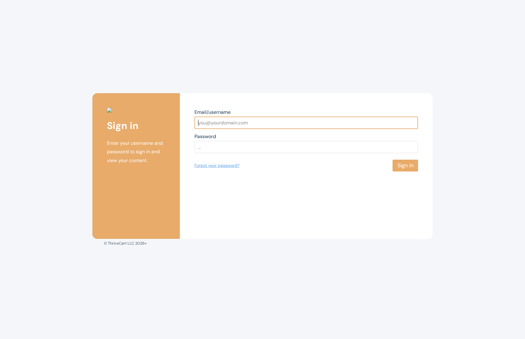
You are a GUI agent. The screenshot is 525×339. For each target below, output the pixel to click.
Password (205, 136)
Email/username (212, 112)
